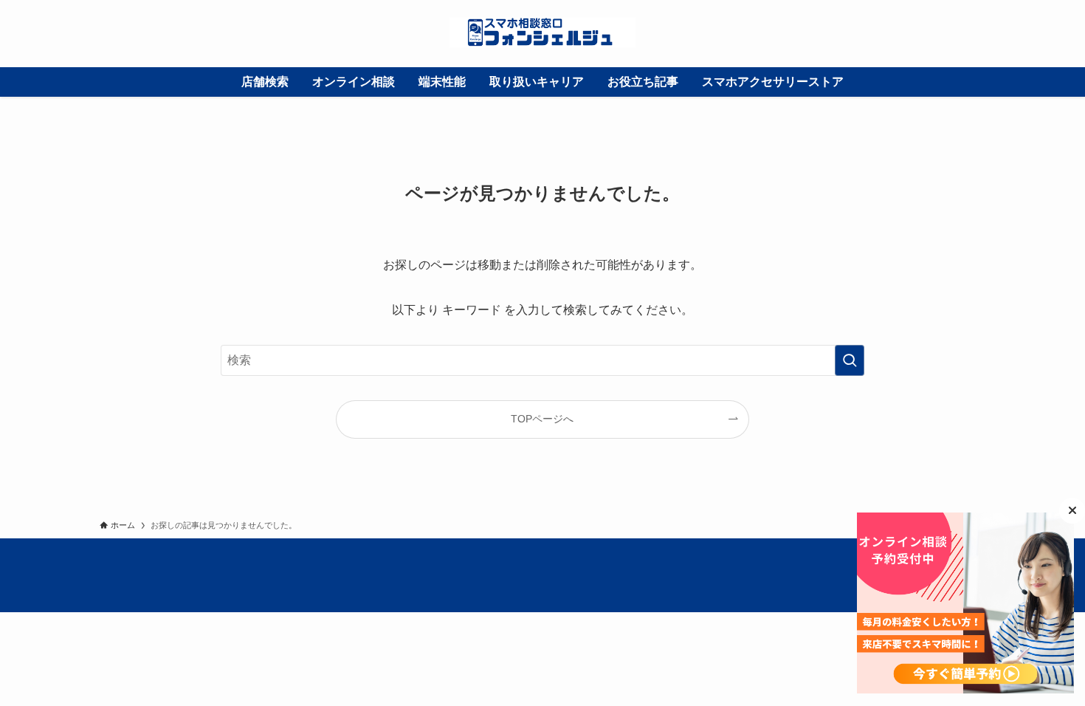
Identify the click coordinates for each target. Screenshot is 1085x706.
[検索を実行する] (849, 360)
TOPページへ (542, 419)
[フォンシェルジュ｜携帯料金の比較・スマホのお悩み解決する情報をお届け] (542, 32)
